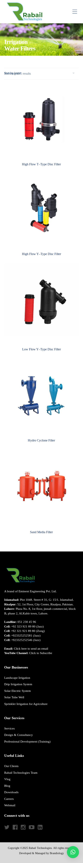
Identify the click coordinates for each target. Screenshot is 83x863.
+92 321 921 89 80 (23, 631)
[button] (73, 852)
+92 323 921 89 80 (23, 626)
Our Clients (11, 766)
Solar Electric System (17, 690)
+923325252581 (21, 635)
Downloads (11, 792)
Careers (9, 798)
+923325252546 (21, 640)
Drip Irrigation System (18, 684)
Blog (7, 785)
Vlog (7, 779)
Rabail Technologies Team (20, 772)
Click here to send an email (31, 648)
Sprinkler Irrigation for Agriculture (26, 704)
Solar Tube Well (14, 697)
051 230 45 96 (27, 621)
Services (9, 728)
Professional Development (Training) (27, 741)
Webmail (9, 805)
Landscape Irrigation (17, 677)
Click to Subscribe (40, 653)
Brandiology (57, 853)
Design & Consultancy (18, 734)
